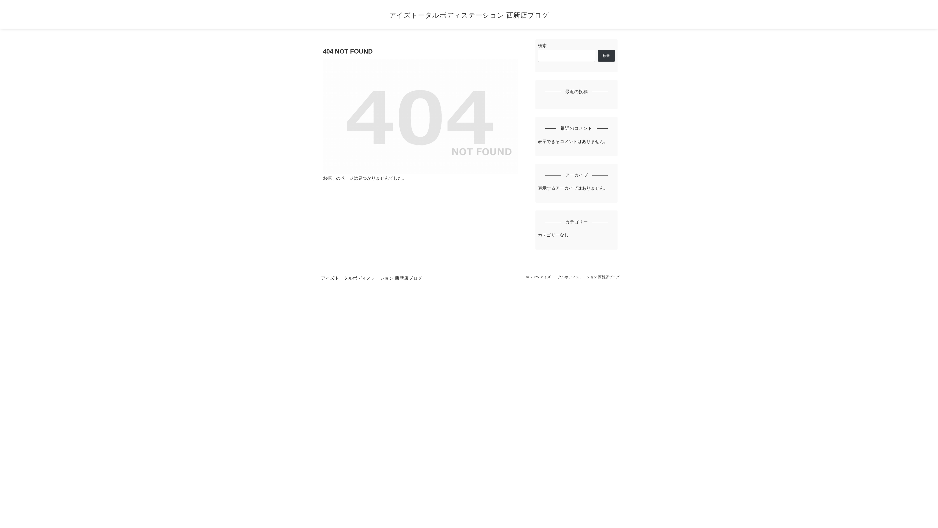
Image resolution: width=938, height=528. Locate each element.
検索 (542, 45)
